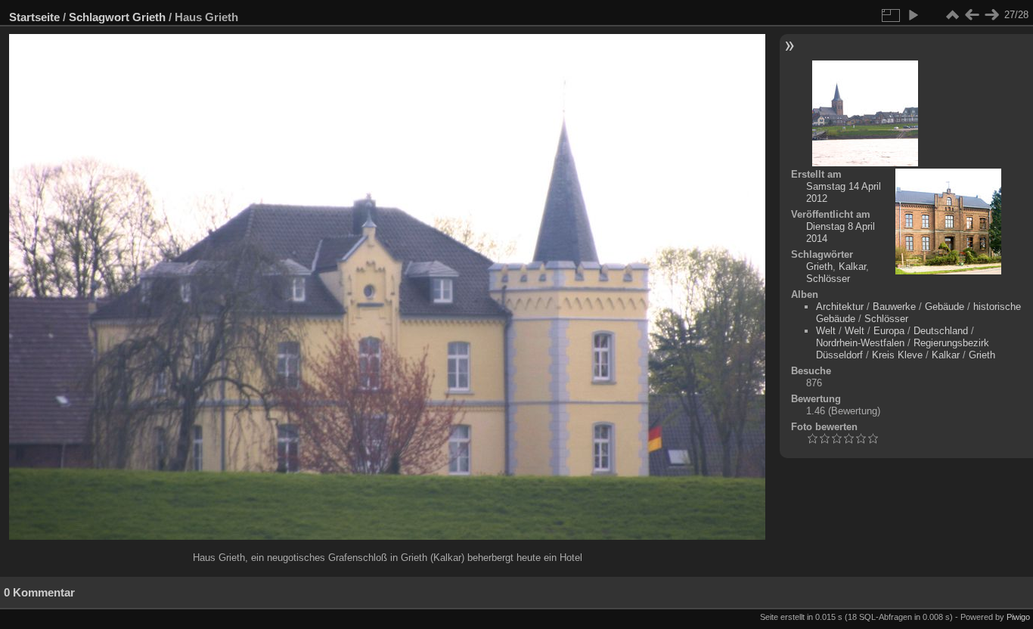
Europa (888, 330)
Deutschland (941, 330)
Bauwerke (894, 306)
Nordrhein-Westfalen (860, 343)
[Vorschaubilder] (952, 15)
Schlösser (828, 278)
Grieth (149, 17)
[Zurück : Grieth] (972, 15)
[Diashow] (913, 15)
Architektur (840, 306)
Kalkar (852, 266)
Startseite (34, 17)
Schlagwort (99, 17)
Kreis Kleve (897, 355)
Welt (826, 330)
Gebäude (944, 306)
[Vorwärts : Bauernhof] (991, 15)
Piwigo (1018, 616)
